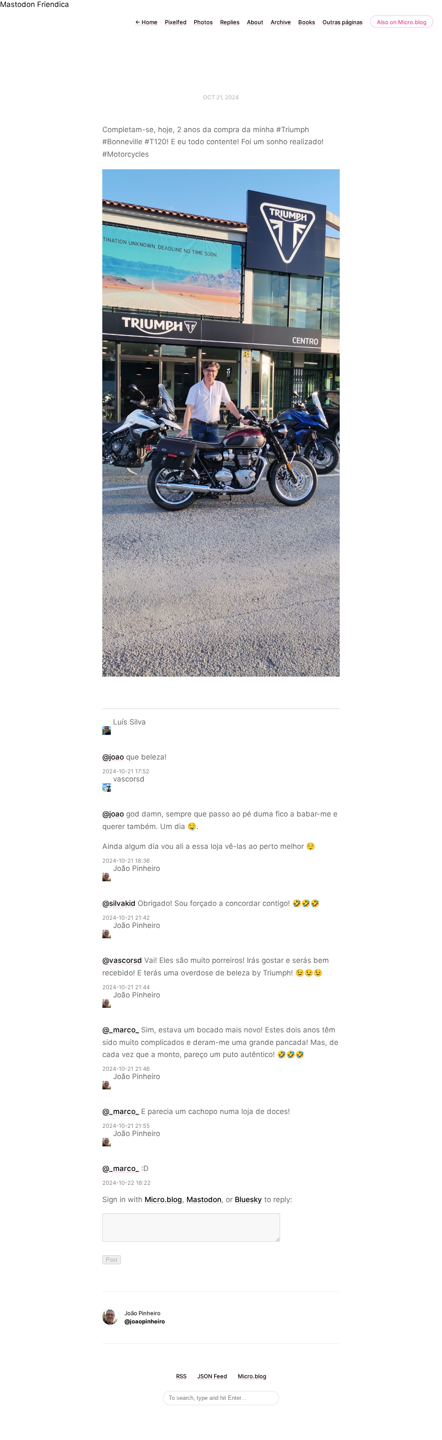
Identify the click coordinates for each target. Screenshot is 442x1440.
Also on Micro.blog (401, 22)
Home (146, 22)
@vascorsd (122, 960)
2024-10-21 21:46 (126, 1068)
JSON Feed (212, 1376)
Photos (203, 22)
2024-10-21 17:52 (125, 771)
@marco (120, 1029)
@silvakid (119, 903)
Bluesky (248, 1199)
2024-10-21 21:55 (126, 1125)
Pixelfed (175, 22)
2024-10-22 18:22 (126, 1182)
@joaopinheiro (144, 1321)
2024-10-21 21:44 (126, 987)
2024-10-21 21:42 (126, 917)
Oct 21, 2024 (221, 97)
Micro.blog (163, 1199)
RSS (181, 1376)
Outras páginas (342, 22)
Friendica (53, 4)
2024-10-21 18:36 (126, 860)
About (255, 22)
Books (306, 22)
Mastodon (17, 4)
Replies (230, 22)
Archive (281, 22)
